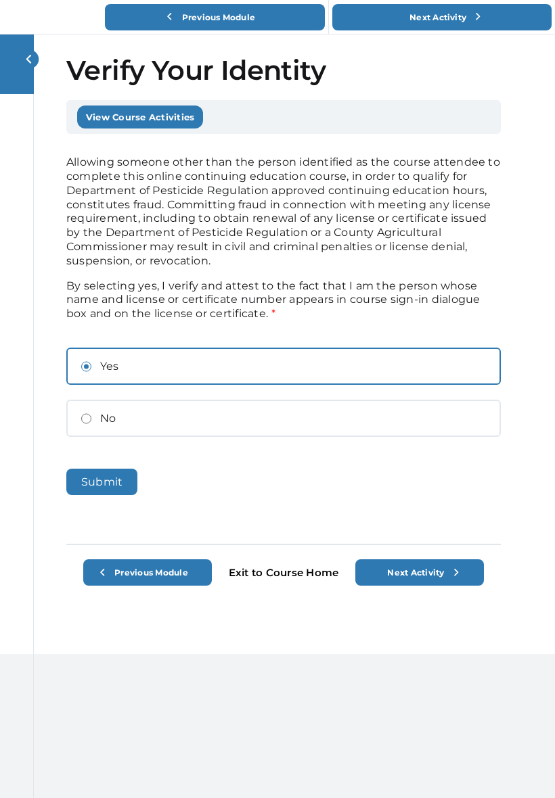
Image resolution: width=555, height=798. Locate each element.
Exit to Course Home (284, 572)
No (108, 418)
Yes (109, 366)
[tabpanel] (283, 339)
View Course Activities (140, 117)
